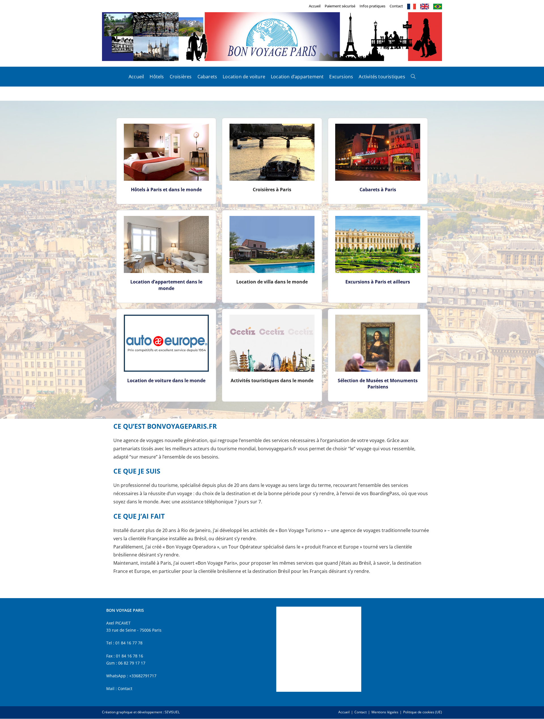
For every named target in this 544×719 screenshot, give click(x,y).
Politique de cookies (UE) (422, 712)
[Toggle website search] (413, 77)
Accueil (314, 6)
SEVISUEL (172, 712)
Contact (396, 6)
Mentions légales (384, 712)
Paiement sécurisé (340, 6)
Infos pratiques (372, 6)
